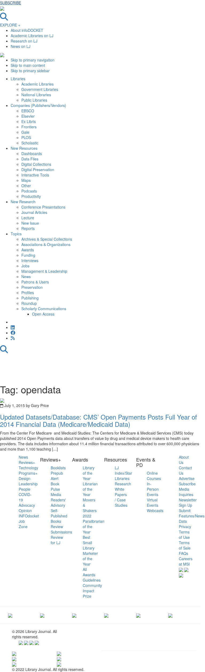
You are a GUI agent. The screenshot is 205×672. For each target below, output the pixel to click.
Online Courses (154, 475)
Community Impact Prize (92, 591)
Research (123, 483)
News (23, 457)
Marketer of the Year (90, 559)
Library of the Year (88, 473)
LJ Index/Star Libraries (123, 473)
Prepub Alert (57, 475)
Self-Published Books (59, 516)
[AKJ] (42, 615)
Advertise (187, 478)
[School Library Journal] (170, 615)
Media (56, 494)
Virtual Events (152, 502)
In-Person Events (153, 489)
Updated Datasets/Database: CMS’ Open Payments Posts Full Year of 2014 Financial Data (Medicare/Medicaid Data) (98, 420)
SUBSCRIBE (10, 2)
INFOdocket (29, 516)
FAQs (183, 553)
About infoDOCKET (27, 30)
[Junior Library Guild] (106, 615)
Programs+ (28, 473)
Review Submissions (61, 529)
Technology (28, 467)
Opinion (25, 510)
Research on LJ (24, 41)
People (24, 489)
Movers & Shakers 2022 (90, 508)
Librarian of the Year (90, 489)
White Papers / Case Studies (121, 497)
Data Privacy (185, 524)
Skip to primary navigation (32, 60)
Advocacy (27, 505)
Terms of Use (184, 534)
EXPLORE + (10, 25)
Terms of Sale (185, 545)
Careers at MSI (185, 561)
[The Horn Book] (74, 615)
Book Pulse (55, 486)
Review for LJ (57, 540)
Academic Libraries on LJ (32, 35)
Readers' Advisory (58, 502)
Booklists (58, 467)
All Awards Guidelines (92, 575)
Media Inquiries (186, 491)
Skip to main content (28, 65)
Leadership (28, 483)
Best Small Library (88, 543)
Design (24, 478)
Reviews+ (27, 462)
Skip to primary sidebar (30, 70)
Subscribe (187, 483)
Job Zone (23, 524)
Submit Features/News (191, 513)
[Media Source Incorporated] (10, 615)
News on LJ (20, 46)
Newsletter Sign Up (188, 502)
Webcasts (155, 510)
